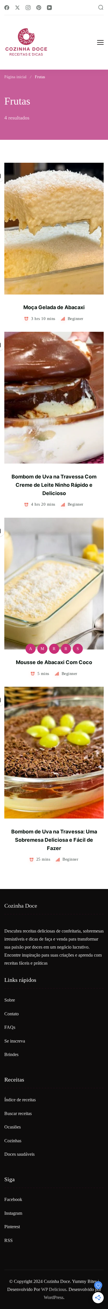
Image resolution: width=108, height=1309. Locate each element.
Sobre (9, 1000)
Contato (11, 1013)
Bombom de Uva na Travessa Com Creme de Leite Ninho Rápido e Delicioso (54, 485)
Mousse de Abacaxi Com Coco (54, 662)
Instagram (13, 1213)
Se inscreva (14, 1041)
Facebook (13, 1199)
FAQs (9, 1027)
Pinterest (12, 1226)
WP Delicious (53, 1289)
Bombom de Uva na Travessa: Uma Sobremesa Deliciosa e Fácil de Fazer (54, 840)
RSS (8, 1240)
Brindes (11, 1054)
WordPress (53, 1297)
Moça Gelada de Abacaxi (54, 307)
